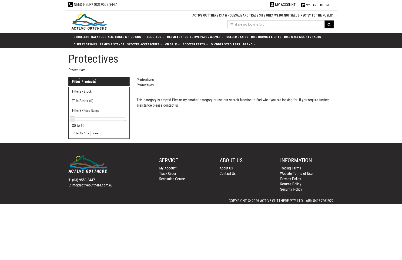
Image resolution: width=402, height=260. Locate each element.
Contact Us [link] (228, 173)
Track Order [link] (167, 173)
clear (96, 133)
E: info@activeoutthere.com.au (90, 185)
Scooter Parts (194, 44)
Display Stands (85, 44)
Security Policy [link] (291, 189)
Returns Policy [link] (290, 184)
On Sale (171, 44)
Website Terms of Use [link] (296, 173)
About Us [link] (226, 168)
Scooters (154, 37)
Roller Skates (237, 37)
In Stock (84, 101)
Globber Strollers (225, 44)
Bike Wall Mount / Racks (302, 37)
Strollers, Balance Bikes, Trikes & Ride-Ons (108, 37)
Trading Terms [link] (290, 168)
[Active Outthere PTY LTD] (89, 22)
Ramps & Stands (112, 44)
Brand (248, 44)
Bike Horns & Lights (266, 37)
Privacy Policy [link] (290, 179)
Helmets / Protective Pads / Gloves (194, 37)
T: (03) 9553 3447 (81, 180)
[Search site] (329, 24)
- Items (318, 5)
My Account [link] (168, 168)
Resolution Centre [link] (172, 179)
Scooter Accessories (143, 44)
